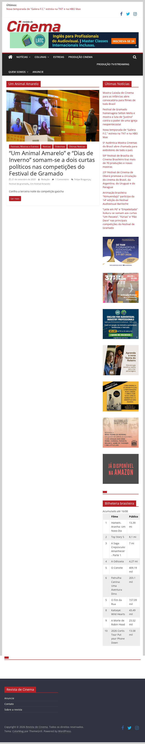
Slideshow (60, 146)
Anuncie (38, 71)
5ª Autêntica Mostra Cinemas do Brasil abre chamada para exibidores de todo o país (120, 146)
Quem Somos (17, 71)
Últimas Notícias (77, 146)
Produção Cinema (80, 57)
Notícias (22, 57)
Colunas (40, 57)
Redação (45, 179)
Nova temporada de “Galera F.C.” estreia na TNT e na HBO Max (43, 9)
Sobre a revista (13, 709)
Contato (9, 704)
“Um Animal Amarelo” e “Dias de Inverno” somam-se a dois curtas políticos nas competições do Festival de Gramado (52, 163)
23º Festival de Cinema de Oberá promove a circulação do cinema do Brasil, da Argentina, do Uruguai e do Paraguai (119, 180)
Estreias (58, 57)
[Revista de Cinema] (10, 57)
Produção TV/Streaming (113, 64)
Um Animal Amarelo (40, 183)
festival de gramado (19, 183)
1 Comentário (62, 179)
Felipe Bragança (82, 179)
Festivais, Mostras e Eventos (25, 146)
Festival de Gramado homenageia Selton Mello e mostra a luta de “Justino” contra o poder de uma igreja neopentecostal (120, 117)
